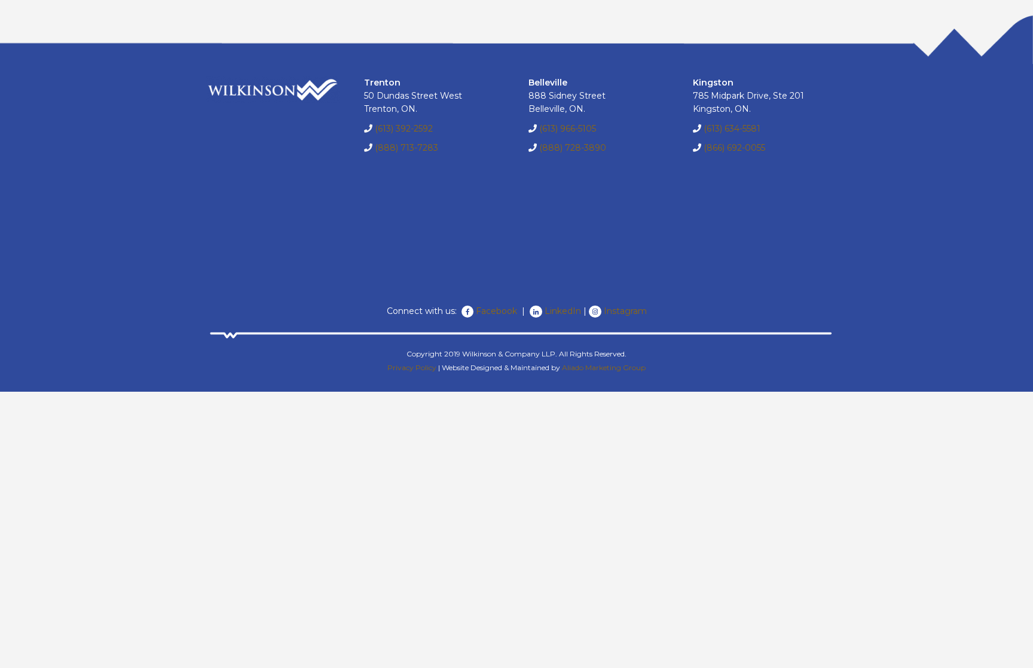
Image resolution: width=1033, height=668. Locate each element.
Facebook (497, 311)
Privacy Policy (411, 367)
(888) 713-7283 (406, 147)
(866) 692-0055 (734, 147)
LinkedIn (563, 311)
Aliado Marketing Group (604, 367)
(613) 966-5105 (567, 128)
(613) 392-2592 (404, 128)
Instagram (625, 311)
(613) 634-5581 (732, 128)
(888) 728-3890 (572, 147)
